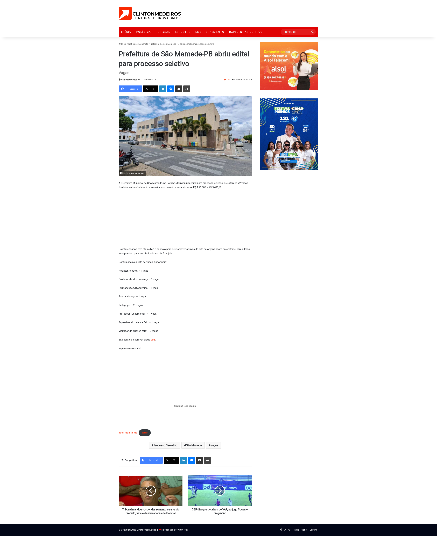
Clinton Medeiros (129, 79)
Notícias (132, 44)
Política (143, 31)
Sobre (304, 529)
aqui (153, 339)
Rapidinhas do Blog (245, 31)
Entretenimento (209, 31)
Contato (314, 529)
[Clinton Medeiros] (150, 13)
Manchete (143, 44)
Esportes (183, 31)
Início (126, 31)
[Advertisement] (185, 218)
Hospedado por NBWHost (174, 529)
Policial (163, 31)
